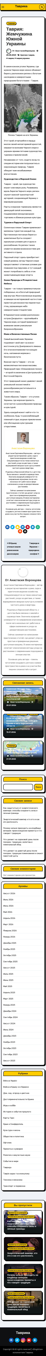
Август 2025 (9, 968)
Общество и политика (13, 1136)
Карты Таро (8, 1118)
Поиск (23, 779)
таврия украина (23, 58)
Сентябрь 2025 (10, 961)
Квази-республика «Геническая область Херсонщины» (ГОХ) (22, 751)
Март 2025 (8, 999)
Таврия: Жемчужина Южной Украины (19, 36)
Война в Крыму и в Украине (16, 1087)
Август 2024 (9, 1023)
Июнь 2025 (8, 980)
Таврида (11, 23)
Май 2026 (7, 912)
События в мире (10, 1161)
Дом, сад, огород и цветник (16, 1093)
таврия (10, 58)
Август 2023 (9, 1061)
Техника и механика (12, 1180)
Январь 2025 (9, 1005)
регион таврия (27, 55)
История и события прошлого (17, 1112)
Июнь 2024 (8, 1030)
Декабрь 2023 (9, 1036)
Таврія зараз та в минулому (16, 1174)
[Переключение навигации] (3, 7)
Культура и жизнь (11, 1130)
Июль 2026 (8, 900)
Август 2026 (9, 893)
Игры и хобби (9, 1105)
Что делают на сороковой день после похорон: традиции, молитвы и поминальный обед (21, 842)
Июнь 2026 (8, 906)
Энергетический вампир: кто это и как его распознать (22, 1254)
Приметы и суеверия (13, 1149)
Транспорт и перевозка (14, 1186)
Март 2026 (8, 924)
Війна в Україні (10, 1081)
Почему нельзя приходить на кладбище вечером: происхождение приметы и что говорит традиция (22, 830)
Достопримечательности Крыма (18, 1099)
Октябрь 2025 (9, 955)
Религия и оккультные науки (16, 1155)
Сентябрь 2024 (10, 1017)
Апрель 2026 (9, 918)
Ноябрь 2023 (9, 1042)
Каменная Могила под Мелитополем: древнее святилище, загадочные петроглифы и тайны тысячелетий (19, 694)
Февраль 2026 (10, 931)
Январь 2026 (9, 937)
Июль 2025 (8, 974)
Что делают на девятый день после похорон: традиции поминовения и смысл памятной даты (23, 853)
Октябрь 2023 (9, 1048)
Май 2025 (7, 986)
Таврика (21, 6)
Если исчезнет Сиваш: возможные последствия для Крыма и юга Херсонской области (21, 722)
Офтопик (7, 1143)
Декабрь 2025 (9, 943)
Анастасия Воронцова (25, 51)
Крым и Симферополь (13, 1124)
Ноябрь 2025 (9, 949)
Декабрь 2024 (9, 1011)
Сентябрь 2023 (10, 1054)
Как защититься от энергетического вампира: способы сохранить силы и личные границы (20, 810)
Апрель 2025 (9, 992)
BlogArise (37, 1349)
